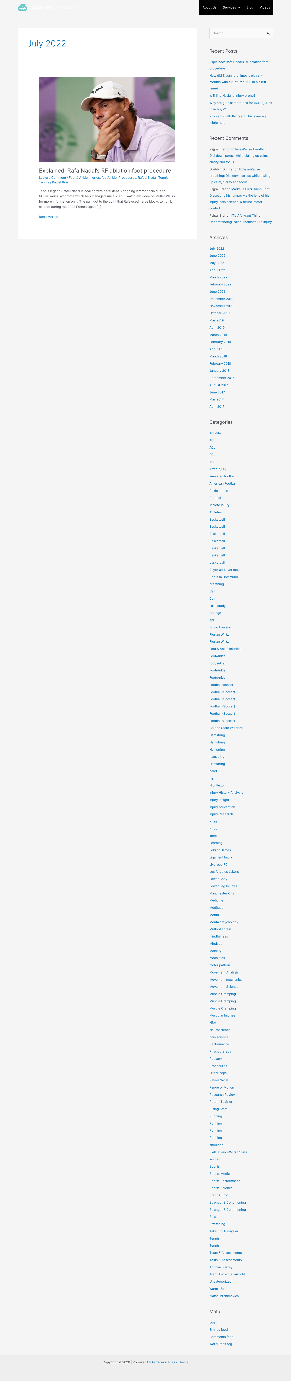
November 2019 (221, 306)
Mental (214, 915)
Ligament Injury (221, 857)
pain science (218, 1037)
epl (211, 620)
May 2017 (216, 399)
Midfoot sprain (220, 929)
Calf (212, 591)
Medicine (216, 900)
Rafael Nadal (147, 178)
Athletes (215, 512)
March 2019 (218, 335)
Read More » (48, 216)
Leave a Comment (52, 178)
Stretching (217, 1224)
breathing (216, 584)
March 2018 (218, 356)
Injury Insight (219, 800)
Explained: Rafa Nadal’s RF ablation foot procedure (105, 170)
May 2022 (216, 263)
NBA (212, 1023)
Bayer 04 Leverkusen (225, 570)
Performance (219, 1044)
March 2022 (218, 277)
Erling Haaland (220, 627)
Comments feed (221, 1337)
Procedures (127, 178)
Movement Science (223, 987)
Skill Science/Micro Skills (228, 1152)
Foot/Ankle (217, 656)
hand (213, 771)
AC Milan (216, 433)
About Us (209, 7)
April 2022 (217, 270)
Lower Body (218, 879)
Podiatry (215, 1059)
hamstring (217, 757)
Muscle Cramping (222, 994)
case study (217, 606)
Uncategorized (220, 1281)
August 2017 (218, 385)
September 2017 (221, 378)
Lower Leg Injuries (223, 886)
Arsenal (215, 498)
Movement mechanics (225, 980)
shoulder (216, 1145)
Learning (216, 843)
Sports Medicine (221, 1174)
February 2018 (220, 363)
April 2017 (217, 407)
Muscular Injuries (222, 1015)
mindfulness (218, 936)
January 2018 (219, 371)
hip (211, 778)
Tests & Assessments (225, 1253)
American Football (222, 483)
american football (222, 476)
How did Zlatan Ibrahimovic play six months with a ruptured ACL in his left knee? (237, 81)
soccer (214, 1159)
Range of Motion (221, 1087)
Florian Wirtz (219, 634)
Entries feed (218, 1330)
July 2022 (216, 248)
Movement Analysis (224, 972)
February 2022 (220, 284)
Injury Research (221, 814)
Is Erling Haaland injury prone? (232, 96)
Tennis (163, 178)
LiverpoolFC (218, 865)
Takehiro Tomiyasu (223, 1231)
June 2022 (217, 255)
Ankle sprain (218, 491)
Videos (265, 7)
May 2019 (216, 320)
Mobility (215, 951)
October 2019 (219, 313)
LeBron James (220, 850)
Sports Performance (224, 1181)
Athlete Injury (219, 505)
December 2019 (221, 299)
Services (229, 7)
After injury (217, 469)
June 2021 (217, 291)
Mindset (215, 944)
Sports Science (221, 1188)
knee (213, 836)
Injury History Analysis (226, 793)
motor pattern (219, 965)
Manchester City (221, 893)
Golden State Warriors (226, 728)
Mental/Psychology (223, 922)
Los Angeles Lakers (224, 872)
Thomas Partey (220, 1267)
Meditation (217, 908)
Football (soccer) (222, 685)
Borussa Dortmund (223, 577)
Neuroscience (219, 1030)
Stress (214, 1217)
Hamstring (217, 735)
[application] (238, 7)
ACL (212, 440)
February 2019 (220, 342)
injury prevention (222, 807)
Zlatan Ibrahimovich (224, 1296)
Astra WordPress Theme (170, 1362)
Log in (214, 1322)
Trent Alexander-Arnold (227, 1274)
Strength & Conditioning (227, 1202)
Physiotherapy (220, 1051)
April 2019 (217, 327)
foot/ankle (109, 178)
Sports (214, 1166)
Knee (213, 821)
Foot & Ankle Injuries (84, 178)
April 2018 (217, 349)
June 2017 (217, 392)
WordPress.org (220, 1344)
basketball (217, 562)
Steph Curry (218, 1195)
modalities (217, 958)
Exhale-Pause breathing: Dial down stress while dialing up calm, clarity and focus (238, 155)
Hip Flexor (217, 785)
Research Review (222, 1095)
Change (215, 613)
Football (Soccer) (222, 692)
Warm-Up (216, 1289)
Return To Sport (221, 1102)
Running (215, 1116)
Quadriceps (218, 1073)
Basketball (217, 519)
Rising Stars (218, 1109)
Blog (249, 7)
